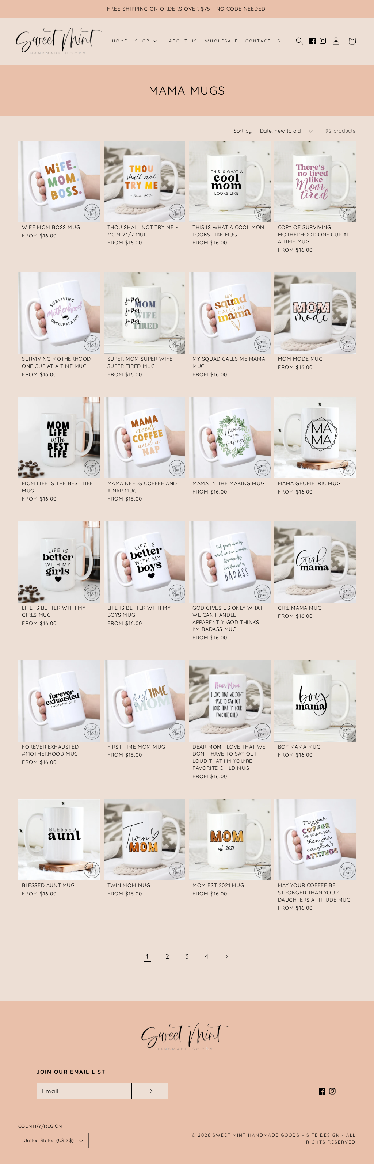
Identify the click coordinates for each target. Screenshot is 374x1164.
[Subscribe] (149, 1091)
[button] (299, 41)
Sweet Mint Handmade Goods (256, 1135)
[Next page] (226, 956)
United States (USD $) (49, 1140)
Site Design (323, 1135)
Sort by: (243, 131)
